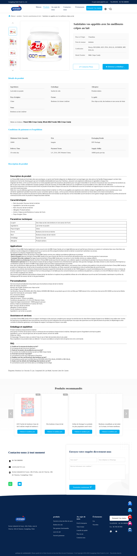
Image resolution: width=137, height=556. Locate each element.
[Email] (22, 485)
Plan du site (80, 534)
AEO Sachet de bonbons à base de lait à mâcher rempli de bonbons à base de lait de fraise (27, 426)
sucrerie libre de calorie (60, 371)
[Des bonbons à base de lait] (55, 407)
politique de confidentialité (23, 553)
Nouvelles (95, 524)
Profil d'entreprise (82, 523)
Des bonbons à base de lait (54, 424)
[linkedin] (130, 529)
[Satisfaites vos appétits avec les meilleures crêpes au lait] (44, 45)
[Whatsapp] (13, 485)
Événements (79, 7)
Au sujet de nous (55, 8)
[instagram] (130, 523)
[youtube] (130, 516)
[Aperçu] (16, 8)
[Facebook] (130, 503)
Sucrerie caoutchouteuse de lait (32, 16)
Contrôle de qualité (82, 530)
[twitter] (130, 509)
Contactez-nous (67, 8)
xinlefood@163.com (18, 467)
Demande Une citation (94, 8)
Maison (38, 7)
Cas (94, 521)
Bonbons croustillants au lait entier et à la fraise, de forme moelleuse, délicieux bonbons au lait (109, 426)
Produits (46, 7)
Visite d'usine (80, 527)
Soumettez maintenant (81, 487)
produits (19, 16)
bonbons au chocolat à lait (24, 371)
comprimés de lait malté (43, 371)
